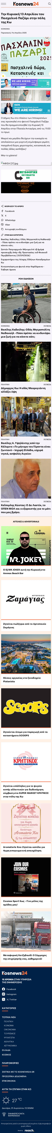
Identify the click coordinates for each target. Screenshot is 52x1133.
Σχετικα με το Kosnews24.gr (18, 1071)
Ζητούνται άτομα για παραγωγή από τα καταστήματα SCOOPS (25, 733)
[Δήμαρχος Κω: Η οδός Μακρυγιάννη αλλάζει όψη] (26, 362)
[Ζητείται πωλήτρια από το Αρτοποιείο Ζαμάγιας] (26, 600)
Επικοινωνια (9, 1080)
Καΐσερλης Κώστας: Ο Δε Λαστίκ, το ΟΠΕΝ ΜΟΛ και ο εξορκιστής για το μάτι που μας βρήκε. (26, 508)
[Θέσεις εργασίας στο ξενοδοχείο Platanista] (26, 654)
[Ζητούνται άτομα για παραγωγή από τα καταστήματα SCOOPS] (26, 708)
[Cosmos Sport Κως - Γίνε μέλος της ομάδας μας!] (26, 877)
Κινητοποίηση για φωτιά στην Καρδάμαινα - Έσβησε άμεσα (22, 268)
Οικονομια (10, 1029)
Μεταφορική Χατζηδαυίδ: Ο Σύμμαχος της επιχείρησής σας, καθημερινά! (25, 956)
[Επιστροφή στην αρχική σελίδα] (26, 4)
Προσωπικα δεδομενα (14, 1076)
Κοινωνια (5, 28)
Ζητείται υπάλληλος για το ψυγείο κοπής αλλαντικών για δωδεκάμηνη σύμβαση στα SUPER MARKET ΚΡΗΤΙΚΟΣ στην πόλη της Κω (26, 791)
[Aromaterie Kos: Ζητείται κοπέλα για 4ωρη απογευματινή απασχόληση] (26, 823)
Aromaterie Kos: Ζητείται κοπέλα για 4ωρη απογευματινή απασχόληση (24, 848)
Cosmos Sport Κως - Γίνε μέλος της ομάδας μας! (23, 902)
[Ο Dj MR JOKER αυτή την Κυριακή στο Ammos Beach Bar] (26, 546)
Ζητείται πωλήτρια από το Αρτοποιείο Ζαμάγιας (24, 625)
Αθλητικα (9, 1041)
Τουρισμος (9, 1033)
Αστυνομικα (10, 1045)
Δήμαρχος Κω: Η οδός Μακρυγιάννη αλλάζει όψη (23, 389)
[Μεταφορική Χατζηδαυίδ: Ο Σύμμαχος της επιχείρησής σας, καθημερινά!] (26, 931)
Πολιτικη (5, 384)
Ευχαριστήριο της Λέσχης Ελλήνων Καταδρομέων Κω (25, 261)
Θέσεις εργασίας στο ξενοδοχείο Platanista (22, 679)
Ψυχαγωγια (9, 1037)
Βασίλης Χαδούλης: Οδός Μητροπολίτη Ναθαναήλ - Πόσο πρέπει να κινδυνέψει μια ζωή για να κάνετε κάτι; (25, 242)
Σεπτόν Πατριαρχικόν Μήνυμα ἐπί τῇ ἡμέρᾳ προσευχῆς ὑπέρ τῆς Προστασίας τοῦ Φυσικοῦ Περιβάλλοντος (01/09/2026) (24, 252)
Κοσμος (6, 1054)
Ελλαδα (6, 1049)
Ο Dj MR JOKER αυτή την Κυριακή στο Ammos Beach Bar (24, 571)
